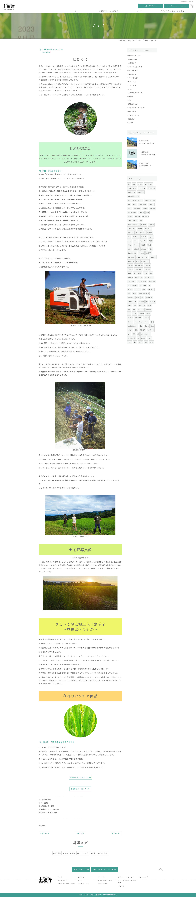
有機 (146, 342)
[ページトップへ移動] (161, 869)
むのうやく (151, 330)
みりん (149, 338)
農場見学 (140, 229)
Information (132, 59)
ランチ (129, 245)
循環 (144, 289)
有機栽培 (142, 330)
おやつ (136, 241)
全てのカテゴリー (134, 55)
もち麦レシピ (139, 277)
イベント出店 (133, 78)
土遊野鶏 (141, 314)
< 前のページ (44, 833)
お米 (141, 220)
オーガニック (131, 338)
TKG (142, 297)
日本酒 (143, 338)
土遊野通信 (42, 826)
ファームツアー (140, 233)
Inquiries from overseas (176, 6)
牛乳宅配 (147, 265)
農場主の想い (133, 104)
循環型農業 (138, 318)
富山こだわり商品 (150, 200)
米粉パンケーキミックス (136, 108)
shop (130, 89)
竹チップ (151, 204)
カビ (129, 293)
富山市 (147, 326)
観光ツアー (131, 233)
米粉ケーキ (152, 281)
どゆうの (147, 269)
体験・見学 (132, 82)
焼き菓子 (131, 119)
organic (151, 237)
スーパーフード (149, 277)
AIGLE (138, 257)
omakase (148, 310)
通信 (137, 261)
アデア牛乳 (132, 85)
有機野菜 (151, 224)
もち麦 (130, 122)
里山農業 (140, 184)
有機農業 (152, 208)
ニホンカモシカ (132, 301)
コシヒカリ (131, 261)
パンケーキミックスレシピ (135, 200)
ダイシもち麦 (137, 273)
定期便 (143, 245)
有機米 (130, 96)
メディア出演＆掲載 (135, 67)
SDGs (151, 342)
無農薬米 (136, 249)
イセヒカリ (153, 257)
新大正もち (142, 306)
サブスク (143, 224)
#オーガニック (83, 853)
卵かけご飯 (149, 297)
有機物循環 (137, 208)
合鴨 (147, 212)
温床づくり (151, 289)
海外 (134, 310)
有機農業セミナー (133, 326)
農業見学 (149, 233)
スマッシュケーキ (133, 285)
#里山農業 (57, 853)
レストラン (143, 241)
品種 (135, 306)
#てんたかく (102, 853)
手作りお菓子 (131, 229)
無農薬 (129, 273)
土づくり (137, 289)
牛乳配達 (130, 269)
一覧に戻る (80, 833)
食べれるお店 (133, 70)
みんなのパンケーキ (135, 93)
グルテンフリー (145, 334)
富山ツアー (148, 229)
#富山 (65, 853)
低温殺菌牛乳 (139, 265)
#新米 (93, 853)
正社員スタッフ (132, 253)
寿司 (129, 310)
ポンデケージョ (142, 281)
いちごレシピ (131, 281)
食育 (137, 297)
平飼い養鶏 (132, 111)
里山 (141, 326)
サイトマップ (143, 877)
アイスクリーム (133, 115)
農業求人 (148, 253)
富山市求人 (131, 257)
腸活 (151, 273)
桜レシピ (130, 289)
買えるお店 (132, 74)
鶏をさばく (131, 297)
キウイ (129, 342)
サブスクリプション (133, 224)
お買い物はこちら (150, 6)
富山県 (149, 245)
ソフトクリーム (132, 188)
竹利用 (129, 208)
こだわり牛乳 (145, 261)
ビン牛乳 (130, 265)
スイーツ (143, 237)
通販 (134, 334)
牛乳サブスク (139, 269)
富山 (129, 184)
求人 (129, 100)
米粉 (134, 184)
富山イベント (148, 184)
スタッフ (130, 330)
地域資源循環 (142, 204)
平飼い (148, 314)
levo (129, 314)
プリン (141, 342)
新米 (129, 237)
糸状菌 (134, 293)
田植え (134, 204)
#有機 (72, 853)
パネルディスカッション (142, 322)
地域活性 (146, 318)
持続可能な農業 (132, 212)
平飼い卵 (141, 212)
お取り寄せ (144, 249)
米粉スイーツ (131, 192)
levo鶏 (134, 314)
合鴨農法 (137, 216)
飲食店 (151, 241)
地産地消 (145, 208)
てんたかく (136, 237)
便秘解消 (130, 277)
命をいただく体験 (144, 293)
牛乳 (135, 342)
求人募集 (141, 253)
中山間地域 (145, 216)
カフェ (129, 241)
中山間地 (130, 318)
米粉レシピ (141, 192)
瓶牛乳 (129, 306)
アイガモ (130, 216)
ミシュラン (141, 310)
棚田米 (149, 306)
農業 (136, 330)
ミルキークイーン (133, 220)
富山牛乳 (152, 301)
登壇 (152, 322)
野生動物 (141, 301)
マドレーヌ (143, 285)
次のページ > (116, 833)
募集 (152, 326)
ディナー (136, 245)
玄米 (129, 334)
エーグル (144, 257)
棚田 (129, 204)
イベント (130, 322)
